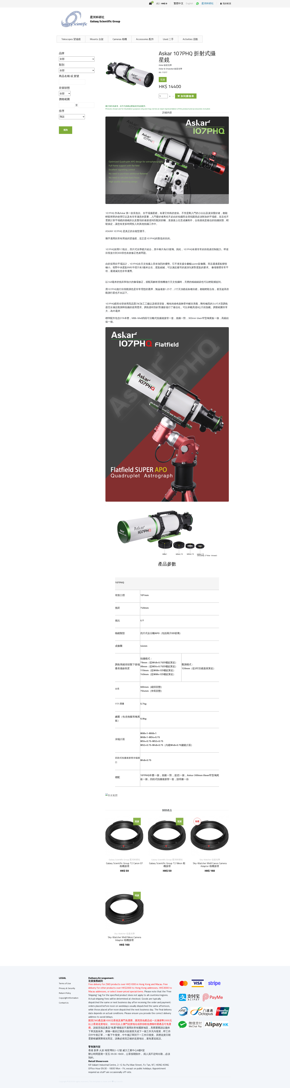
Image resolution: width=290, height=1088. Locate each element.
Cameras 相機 (120, 39)
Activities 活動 (190, 39)
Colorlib (119, 1081)
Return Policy (65, 993)
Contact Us (64, 1003)
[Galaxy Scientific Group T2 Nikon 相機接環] (167, 835)
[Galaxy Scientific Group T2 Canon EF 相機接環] (124, 835)
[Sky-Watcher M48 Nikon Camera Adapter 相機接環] (124, 909)
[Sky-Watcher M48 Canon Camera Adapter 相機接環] (210, 835)
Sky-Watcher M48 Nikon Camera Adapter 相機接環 (124, 938)
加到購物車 (187, 96)
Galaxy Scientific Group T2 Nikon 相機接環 (167, 864)
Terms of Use (65, 983)
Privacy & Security (67, 988)
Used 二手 (168, 39)
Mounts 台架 (96, 39)
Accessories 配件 (145, 39)
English (189, 3)
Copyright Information (68, 998)
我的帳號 (227, 3)
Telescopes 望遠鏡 (71, 39)
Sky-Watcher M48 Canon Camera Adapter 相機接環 (210, 864)
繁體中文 (178, 3)
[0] (150, 3)
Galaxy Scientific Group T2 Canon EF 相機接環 (124, 864)
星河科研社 (207, 3)
